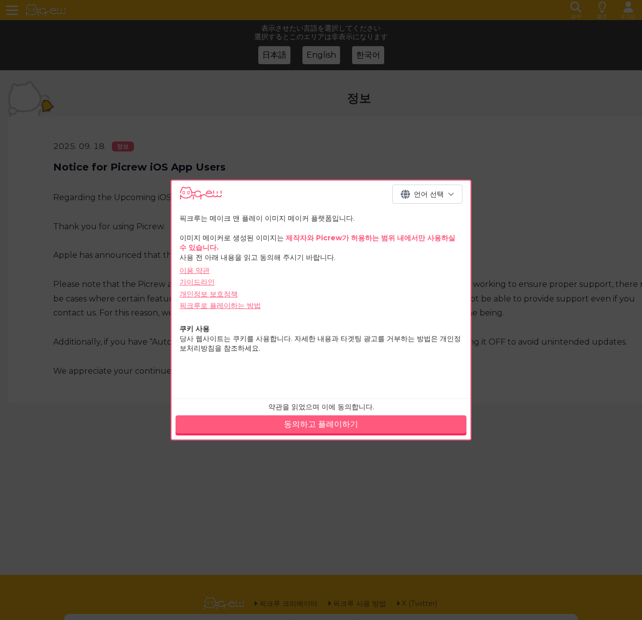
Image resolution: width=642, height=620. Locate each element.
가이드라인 (197, 281)
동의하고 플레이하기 (321, 424)
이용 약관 (195, 270)
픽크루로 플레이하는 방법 (220, 305)
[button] (427, 194)
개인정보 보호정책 (209, 293)
